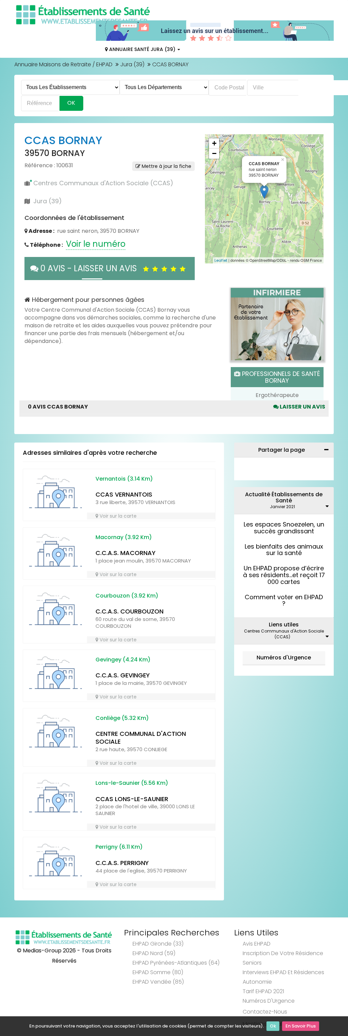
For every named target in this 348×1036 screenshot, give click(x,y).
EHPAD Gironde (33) (158, 944)
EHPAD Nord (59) (154, 953)
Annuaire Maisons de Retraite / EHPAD (63, 64)
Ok (273, 1026)
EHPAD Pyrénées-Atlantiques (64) (176, 963)
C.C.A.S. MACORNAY (125, 553)
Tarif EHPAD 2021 (263, 991)
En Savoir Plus (300, 1026)
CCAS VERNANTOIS (123, 494)
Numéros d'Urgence (284, 657)
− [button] (214, 153)
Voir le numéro (95, 243)
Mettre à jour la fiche (165, 166)
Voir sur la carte (117, 516)
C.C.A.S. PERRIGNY (122, 863)
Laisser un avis (302, 407)
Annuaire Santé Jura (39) (142, 49)
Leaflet (220, 260)
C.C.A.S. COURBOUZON (129, 611)
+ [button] (214, 143)
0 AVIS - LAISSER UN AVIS (90, 268)
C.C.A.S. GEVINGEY (122, 675)
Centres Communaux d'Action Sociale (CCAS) (103, 183)
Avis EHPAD (257, 944)
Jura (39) (132, 64)
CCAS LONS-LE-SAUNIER (131, 799)
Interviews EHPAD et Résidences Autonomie (283, 977)
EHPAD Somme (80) (158, 972)
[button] (213, 198)
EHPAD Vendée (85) (158, 982)
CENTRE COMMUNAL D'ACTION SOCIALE (140, 737)
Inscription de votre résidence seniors (283, 958)
